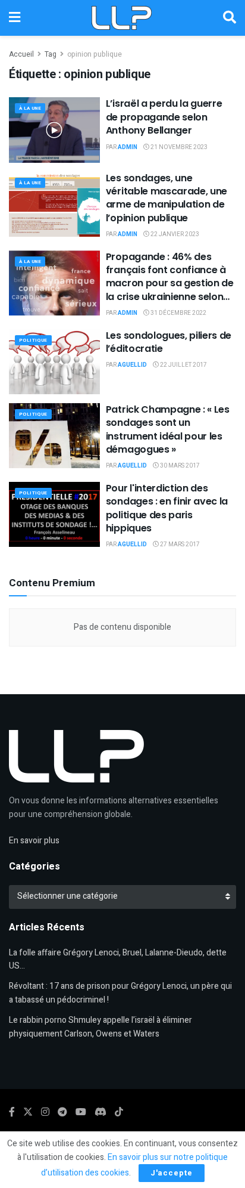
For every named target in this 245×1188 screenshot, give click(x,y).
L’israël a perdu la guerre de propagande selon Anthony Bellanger (164, 117)
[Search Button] (229, 18)
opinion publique (94, 54)
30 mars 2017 (179, 466)
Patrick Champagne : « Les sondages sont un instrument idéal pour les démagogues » (168, 429)
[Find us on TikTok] (119, 1112)
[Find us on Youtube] (81, 1112)
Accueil (21, 54)
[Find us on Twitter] (28, 1112)
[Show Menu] (14, 18)
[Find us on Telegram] (62, 1112)
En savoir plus (34, 840)
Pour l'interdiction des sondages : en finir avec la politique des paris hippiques (167, 508)
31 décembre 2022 (177, 313)
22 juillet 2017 (183, 365)
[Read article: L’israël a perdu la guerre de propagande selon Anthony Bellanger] (54, 129)
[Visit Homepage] (121, 18)
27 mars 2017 (179, 544)
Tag (50, 54)
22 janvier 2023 (174, 234)
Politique (33, 340)
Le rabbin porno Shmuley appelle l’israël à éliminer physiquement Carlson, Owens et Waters (100, 1027)
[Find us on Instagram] (45, 1112)
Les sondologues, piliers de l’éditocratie (168, 342)
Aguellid (132, 365)
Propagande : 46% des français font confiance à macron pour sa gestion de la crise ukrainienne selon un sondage (170, 283)
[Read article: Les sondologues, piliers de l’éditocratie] (54, 361)
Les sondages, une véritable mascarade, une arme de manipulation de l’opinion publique (166, 198)
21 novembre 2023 (178, 147)
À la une (30, 108)
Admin (127, 147)
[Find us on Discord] (100, 1112)
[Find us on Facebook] (12, 1112)
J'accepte (171, 1172)
